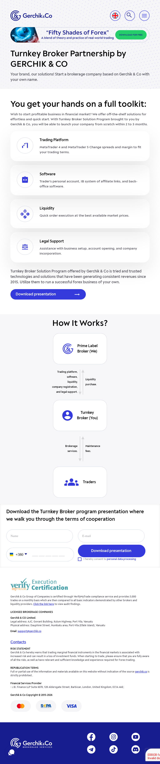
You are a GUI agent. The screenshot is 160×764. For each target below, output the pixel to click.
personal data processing (121, 559)
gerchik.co (141, 672)
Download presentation (36, 294)
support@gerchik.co (29, 631)
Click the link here (43, 604)
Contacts (18, 642)
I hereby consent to (110, 559)
